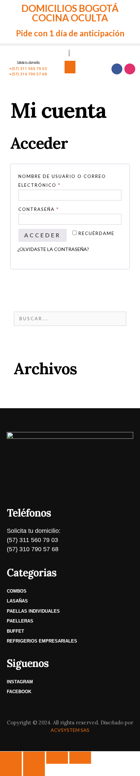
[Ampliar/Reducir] (11, 758)
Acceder (42, 235)
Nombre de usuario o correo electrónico (62, 180)
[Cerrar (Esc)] (80, 758)
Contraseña (57, 208)
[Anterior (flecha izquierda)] (11, 770)
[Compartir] (57, 758)
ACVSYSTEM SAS (70, 730)
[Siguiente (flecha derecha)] (34, 770)
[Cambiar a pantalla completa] (34, 758)
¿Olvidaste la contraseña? (53, 249)
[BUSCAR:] (70, 318)
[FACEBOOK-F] (116, 69)
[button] (70, 67)
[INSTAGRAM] (129, 69)
